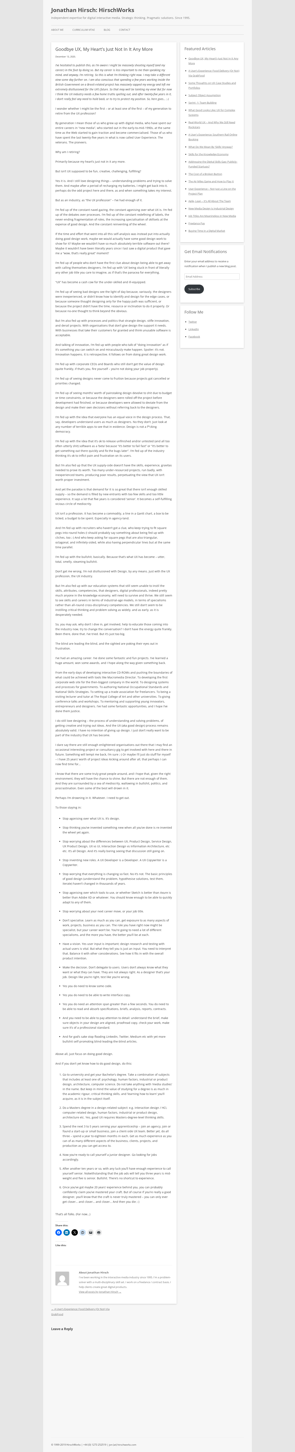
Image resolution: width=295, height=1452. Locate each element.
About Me (57, 30)
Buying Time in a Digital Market (206, 231)
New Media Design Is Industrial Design (211, 208)
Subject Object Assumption (204, 95)
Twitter (192, 322)
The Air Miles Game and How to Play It (211, 181)
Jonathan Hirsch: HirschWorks (92, 10)
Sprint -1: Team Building (202, 102)
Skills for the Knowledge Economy (208, 154)
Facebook (194, 336)
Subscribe (194, 289)
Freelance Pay (196, 223)
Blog (107, 30)
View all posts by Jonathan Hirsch (100, 1292)
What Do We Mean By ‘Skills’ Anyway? (210, 147)
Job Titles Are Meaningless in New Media (212, 216)
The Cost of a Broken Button (205, 174)
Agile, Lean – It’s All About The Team (209, 201)
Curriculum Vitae (83, 30)
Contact (124, 30)
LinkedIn (193, 329)
